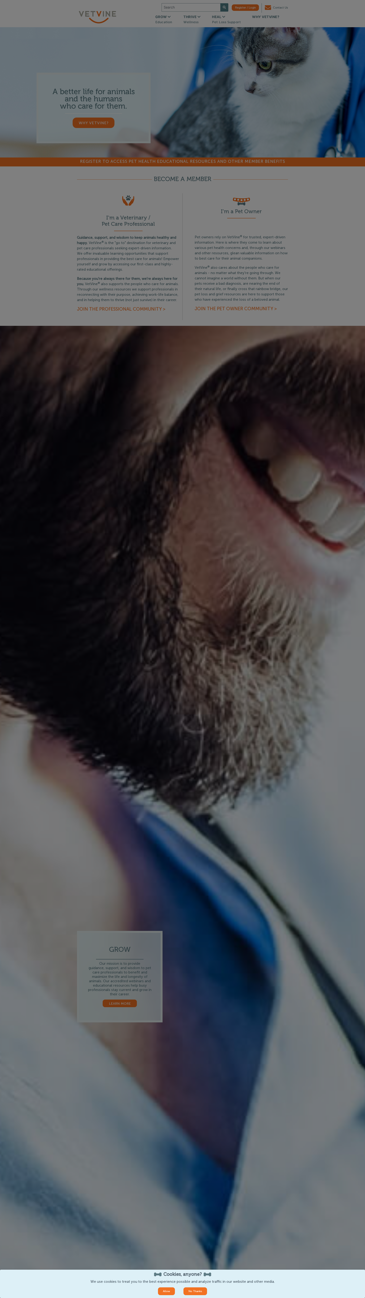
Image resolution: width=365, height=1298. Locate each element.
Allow (166, 1291)
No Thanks (195, 1291)
